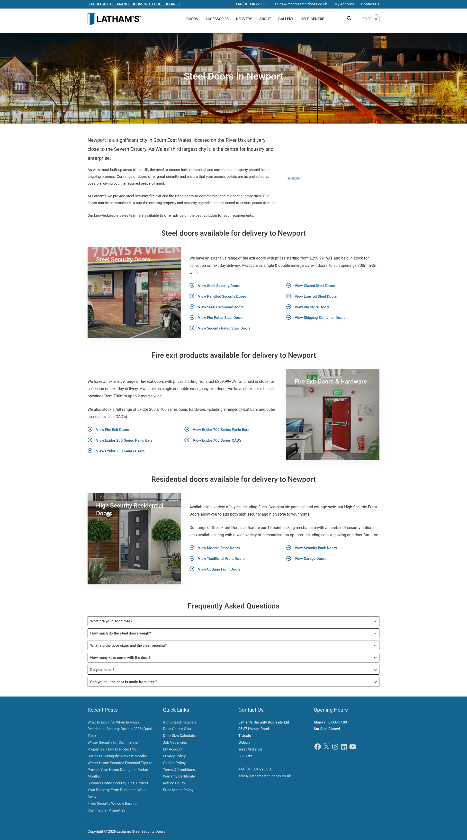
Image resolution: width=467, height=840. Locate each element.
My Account (172, 749)
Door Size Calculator (180, 735)
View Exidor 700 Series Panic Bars (221, 430)
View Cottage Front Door (218, 569)
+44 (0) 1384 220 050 (255, 769)
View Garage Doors (310, 558)
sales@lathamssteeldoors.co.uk (264, 776)
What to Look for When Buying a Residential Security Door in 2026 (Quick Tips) (120, 729)
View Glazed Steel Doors (315, 286)
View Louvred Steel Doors (316, 296)
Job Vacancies (175, 742)
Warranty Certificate (179, 776)
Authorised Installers (180, 722)
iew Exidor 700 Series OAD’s (218, 440)
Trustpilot (294, 178)
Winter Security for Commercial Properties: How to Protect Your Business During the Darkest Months (117, 749)
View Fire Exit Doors (112, 430)
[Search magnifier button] (349, 18)
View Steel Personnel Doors (221, 307)
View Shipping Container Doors (320, 317)
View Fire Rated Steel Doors (220, 317)
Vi (199, 548)
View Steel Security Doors (219, 286)
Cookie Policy (174, 763)
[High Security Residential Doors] (134, 538)
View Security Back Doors (316, 548)
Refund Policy (174, 783)
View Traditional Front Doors (221, 558)
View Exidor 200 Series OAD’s (120, 451)
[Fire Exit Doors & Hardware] (332, 414)
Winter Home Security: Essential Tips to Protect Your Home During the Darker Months (120, 770)
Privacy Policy (174, 756)
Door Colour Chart (178, 729)
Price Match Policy (178, 790)
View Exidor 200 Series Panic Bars (124, 440)
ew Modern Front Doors (220, 548)
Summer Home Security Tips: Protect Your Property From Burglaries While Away (118, 790)
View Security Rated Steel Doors (224, 328)
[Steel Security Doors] (134, 292)
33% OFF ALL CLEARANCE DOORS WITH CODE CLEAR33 (134, 4)
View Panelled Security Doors (222, 296)
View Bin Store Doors (312, 307)
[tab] (233, 621)
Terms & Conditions (179, 770)
